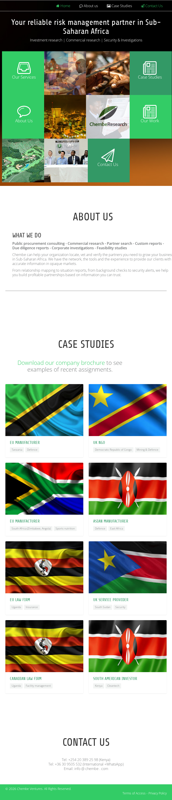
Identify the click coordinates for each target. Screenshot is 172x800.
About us (90, 5)
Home (65, 5)
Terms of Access (134, 793)
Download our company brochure (61, 363)
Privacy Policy (157, 793)
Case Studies (121, 5)
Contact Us (153, 5)
